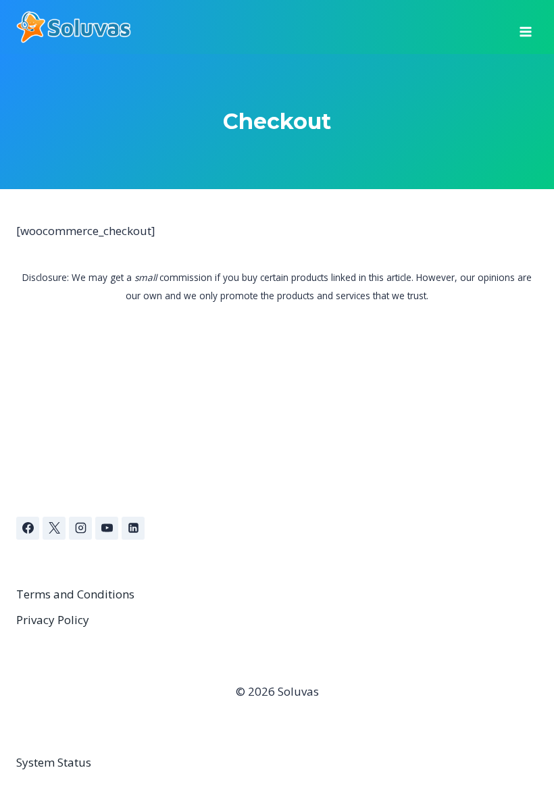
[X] (54, 528)
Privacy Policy (52, 619)
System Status (53, 762)
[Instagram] (80, 528)
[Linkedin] (133, 528)
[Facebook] (27, 528)
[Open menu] (525, 27)
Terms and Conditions (75, 594)
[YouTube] (106, 528)
